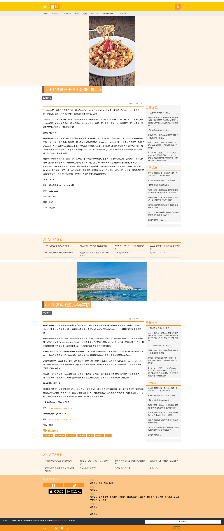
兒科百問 (159, 497)
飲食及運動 (103, 497)
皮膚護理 (93, 499)
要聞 (101, 483)
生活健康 (113, 497)
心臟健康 (141, 497)
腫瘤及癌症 (132, 497)
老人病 (176, 497)
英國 (108, 435)
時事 (77, 14)
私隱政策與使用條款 (59, 520)
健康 (46, 14)
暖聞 (111, 483)
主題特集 (67, 14)
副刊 (85, 14)
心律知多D (122, 14)
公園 (91, 435)
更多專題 (102, 499)
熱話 (106, 483)
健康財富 (94, 14)
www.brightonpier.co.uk (60, 419)
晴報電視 (56, 14)
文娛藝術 (71, 435)
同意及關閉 (183, 521)
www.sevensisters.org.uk (60, 407)
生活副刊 (47, 97)
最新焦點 (93, 483)
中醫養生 (122, 497)
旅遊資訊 (48, 435)
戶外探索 (60, 435)
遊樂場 (99, 435)
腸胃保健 (150, 497)
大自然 (82, 435)
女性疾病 (168, 497)
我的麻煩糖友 (108, 14)
